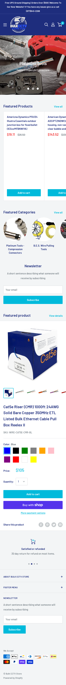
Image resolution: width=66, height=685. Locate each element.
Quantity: (8, 481)
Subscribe (33, 299)
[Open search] (46, 24)
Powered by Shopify (13, 678)
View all (58, 106)
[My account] (53, 24)
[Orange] (42, 451)
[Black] (16, 451)
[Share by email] (60, 524)
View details (56, 315)
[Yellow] (33, 459)
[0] (60, 25)
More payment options (33, 512)
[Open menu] (5, 24)
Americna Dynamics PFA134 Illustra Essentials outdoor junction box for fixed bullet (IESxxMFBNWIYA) (22, 122)
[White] (25, 459)
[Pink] (51, 451)
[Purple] (7, 459)
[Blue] (7, 451)
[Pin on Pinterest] (47, 524)
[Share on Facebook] (41, 524)
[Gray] (33, 451)
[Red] (16, 459)
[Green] (25, 451)
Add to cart (24, 192)
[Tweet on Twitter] (53, 524)
